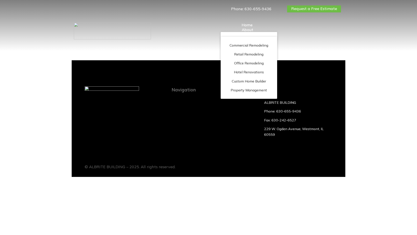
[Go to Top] (410, 228)
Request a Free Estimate (314, 8)
